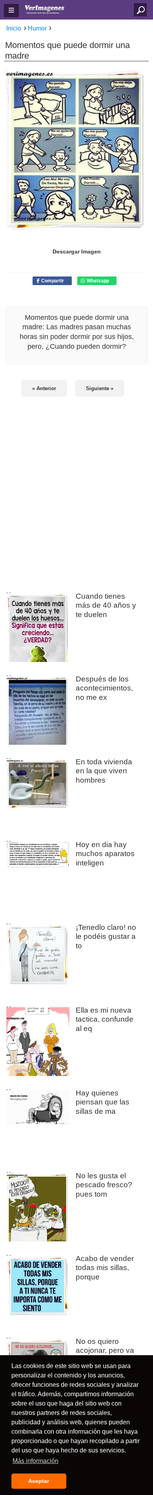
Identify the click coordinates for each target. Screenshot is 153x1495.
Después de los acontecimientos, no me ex (104, 687)
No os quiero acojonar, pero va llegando (105, 1350)
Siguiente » (99, 388)
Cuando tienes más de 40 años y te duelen (106, 605)
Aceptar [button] (38, 1481)
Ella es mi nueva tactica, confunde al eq (104, 1019)
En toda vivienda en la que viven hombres (104, 770)
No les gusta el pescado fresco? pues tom (104, 1184)
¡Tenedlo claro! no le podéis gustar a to (106, 936)
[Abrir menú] (11, 10)
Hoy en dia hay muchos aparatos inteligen (105, 853)
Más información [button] (35, 1461)
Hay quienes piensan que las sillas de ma (102, 1101)
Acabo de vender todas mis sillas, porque (105, 1267)
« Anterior (44, 388)
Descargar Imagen (77, 251)
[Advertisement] (76, 490)
